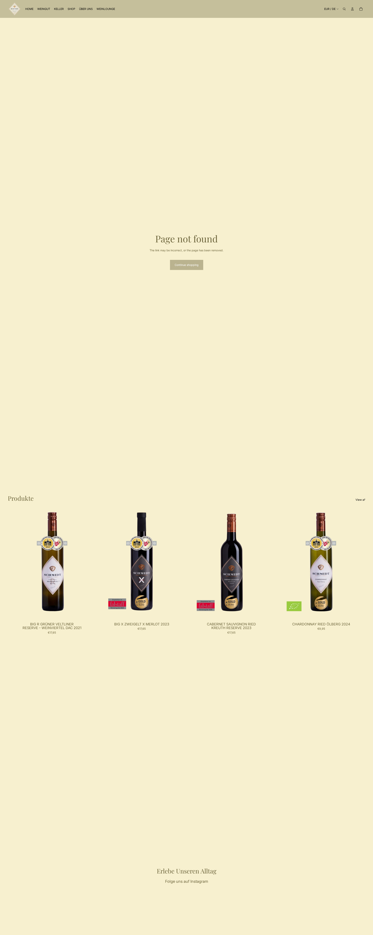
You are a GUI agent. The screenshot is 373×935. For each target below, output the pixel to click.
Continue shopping (187, 264)
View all (360, 499)
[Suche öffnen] (344, 9)
